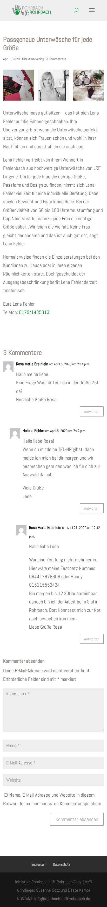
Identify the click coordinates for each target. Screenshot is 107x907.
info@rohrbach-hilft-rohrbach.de (62, 899)
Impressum (38, 864)
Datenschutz (61, 864)
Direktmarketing (33, 59)
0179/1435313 (34, 312)
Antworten (91, 411)
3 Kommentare (56, 59)
